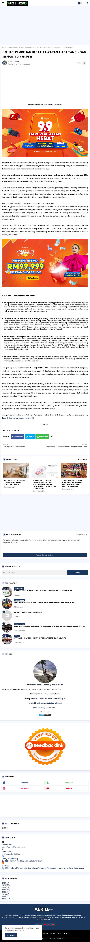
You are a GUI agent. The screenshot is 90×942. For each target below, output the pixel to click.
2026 (6, 883)
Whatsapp (43, 436)
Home (4, 47)
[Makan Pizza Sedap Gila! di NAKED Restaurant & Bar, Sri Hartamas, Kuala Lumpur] (7, 627)
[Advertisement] (45, 25)
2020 (6, 896)
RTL (65, 933)
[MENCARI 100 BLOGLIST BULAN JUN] (7, 615)
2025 (6, 885)
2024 (6, 887)
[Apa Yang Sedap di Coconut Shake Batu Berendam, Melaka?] (7, 639)
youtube (68, 788)
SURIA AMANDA (7, 852)
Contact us (43, 933)
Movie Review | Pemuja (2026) (14, 847)
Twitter (31, 436)
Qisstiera (5, 866)
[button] (87, 3)
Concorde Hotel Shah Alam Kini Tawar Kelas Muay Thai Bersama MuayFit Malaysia (72, 483)
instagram (25, 788)
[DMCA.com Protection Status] (45, 715)
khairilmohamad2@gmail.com (48, 703)
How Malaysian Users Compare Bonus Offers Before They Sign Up (43, 591)
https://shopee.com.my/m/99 (20, 418)
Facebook (19, 436)
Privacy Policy (56, 933)
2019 (6, 899)
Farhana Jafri (7, 844)
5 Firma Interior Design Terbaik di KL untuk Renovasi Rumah (14, 482)
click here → (52, 707)
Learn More (19, 930)
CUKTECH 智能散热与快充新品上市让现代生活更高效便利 (23, 861)
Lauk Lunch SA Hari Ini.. (11, 854)
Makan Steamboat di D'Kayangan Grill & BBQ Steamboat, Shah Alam (44, 602)
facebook (24, 783)
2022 (6, 892)
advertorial (13, 47)
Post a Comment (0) (45, 555)
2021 (5, 894)
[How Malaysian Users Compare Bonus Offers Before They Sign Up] (7, 592)
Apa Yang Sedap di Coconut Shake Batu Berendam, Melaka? (40, 638)
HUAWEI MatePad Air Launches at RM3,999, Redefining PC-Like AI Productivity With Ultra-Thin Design (45, 484)
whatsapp (69, 783)
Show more (82, 459)
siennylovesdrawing (10, 859)
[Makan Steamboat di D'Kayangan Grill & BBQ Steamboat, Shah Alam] (7, 603)
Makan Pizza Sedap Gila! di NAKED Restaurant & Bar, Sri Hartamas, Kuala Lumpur (49, 626)
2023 (6, 890)
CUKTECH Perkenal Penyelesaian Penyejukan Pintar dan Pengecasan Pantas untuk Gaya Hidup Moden (43, 868)
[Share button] (52, 436)
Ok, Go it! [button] (11, 935)
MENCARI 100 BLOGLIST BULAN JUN (28, 612)
